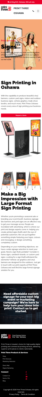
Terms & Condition (28, 394)
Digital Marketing (8, 368)
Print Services (7, 359)
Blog (4, 381)
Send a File (6, 378)
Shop (4, 356)
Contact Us (6, 375)
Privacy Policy (14, 394)
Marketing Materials (9, 361)
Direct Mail (6, 365)
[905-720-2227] (33, 11)
